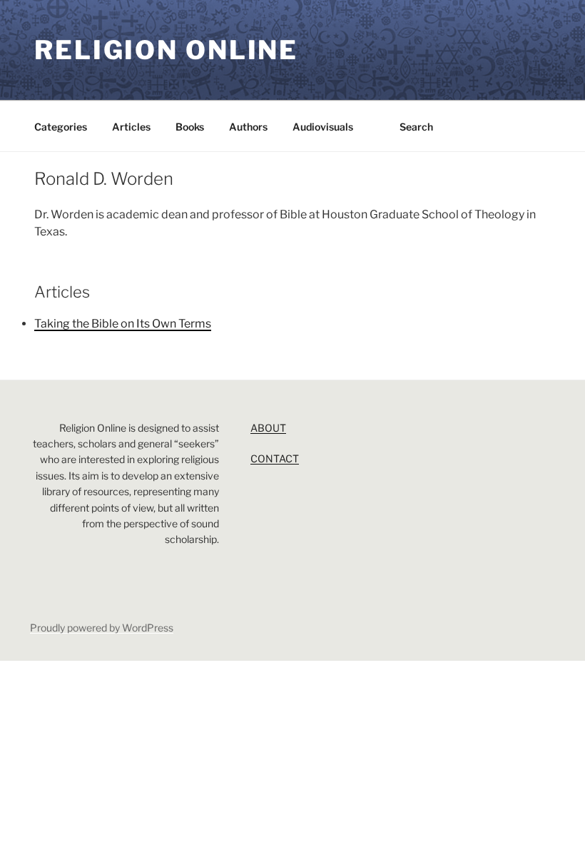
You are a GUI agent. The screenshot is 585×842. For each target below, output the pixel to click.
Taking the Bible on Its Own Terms (122, 323)
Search (416, 127)
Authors (248, 127)
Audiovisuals (322, 127)
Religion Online (166, 50)
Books (190, 127)
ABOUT (268, 428)
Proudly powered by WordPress (101, 628)
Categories (60, 127)
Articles (131, 127)
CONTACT (274, 458)
